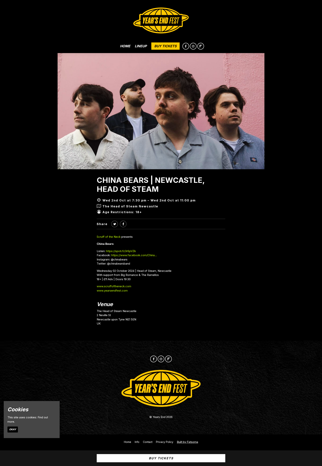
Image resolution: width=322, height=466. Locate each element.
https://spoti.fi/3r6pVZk (121, 251)
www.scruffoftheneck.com (114, 286)
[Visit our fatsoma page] (200, 46)
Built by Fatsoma (187, 442)
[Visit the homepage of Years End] (161, 19)
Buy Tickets (165, 46)
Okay (12, 429)
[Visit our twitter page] (114, 224)
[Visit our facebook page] (185, 46)
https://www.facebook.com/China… (134, 255)
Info (137, 441)
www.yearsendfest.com (112, 290)
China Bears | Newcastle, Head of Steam (151, 185)
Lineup (141, 46)
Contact (147, 441)
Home (125, 46)
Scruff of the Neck (109, 236)
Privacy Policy (164, 441)
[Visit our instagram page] (193, 46)
